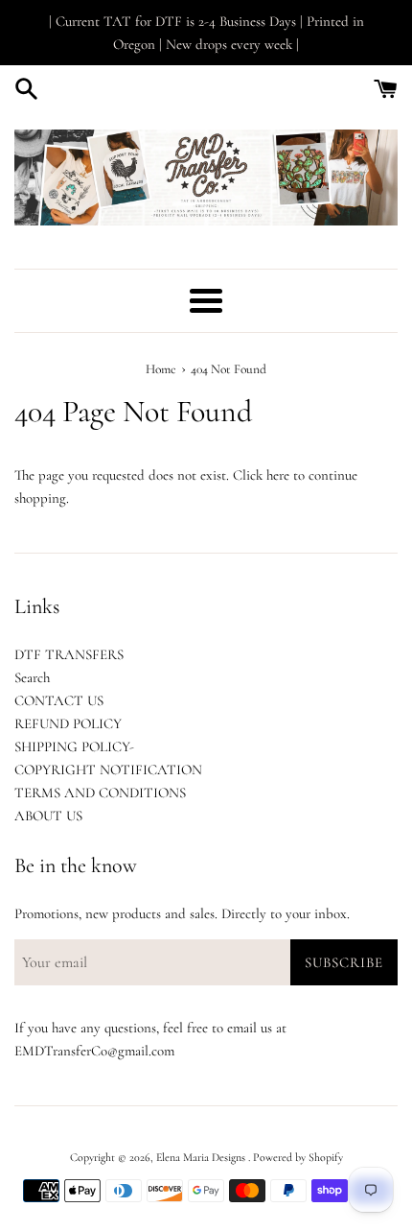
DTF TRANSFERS (69, 654)
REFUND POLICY (68, 723)
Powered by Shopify (298, 1157)
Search (32, 677)
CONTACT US (58, 700)
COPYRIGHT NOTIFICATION (108, 769)
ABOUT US (48, 815)
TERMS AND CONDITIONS (100, 792)
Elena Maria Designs (202, 1157)
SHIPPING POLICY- (74, 746)
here (277, 475)
